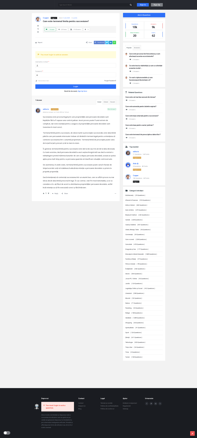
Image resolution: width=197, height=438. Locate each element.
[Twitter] (151, 403)
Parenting (134, 308)
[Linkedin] (155, 403)
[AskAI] (43, 5)
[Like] (38, 25)
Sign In (143, 5)
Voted (99, 102)
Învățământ (135, 269)
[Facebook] (146, 403)
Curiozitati (135, 244)
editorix (136, 151)
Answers (137, 48)
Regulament (127, 406)
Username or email (42, 62)
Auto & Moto (135, 210)
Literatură (134, 293)
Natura (133, 303)
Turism (133, 357)
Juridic (75, 18)
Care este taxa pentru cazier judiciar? (139, 125)
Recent (112, 102)
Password (39, 71)
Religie (134, 313)
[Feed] (160, 403)
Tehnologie (135, 342)
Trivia (132, 352)
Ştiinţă (133, 337)
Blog (79, 409)
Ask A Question (144, 15)
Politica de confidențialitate (109, 406)
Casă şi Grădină (136, 225)
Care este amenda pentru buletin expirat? (140, 106)
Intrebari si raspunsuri (130, 403)
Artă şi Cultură (136, 205)
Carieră (134, 220)
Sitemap (125, 409)
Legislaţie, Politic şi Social (140, 288)
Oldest (106, 102)
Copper (136, 175)
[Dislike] (38, 32)
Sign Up (157, 5)
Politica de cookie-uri (107, 409)
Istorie (133, 274)
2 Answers (136, 60)
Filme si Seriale (136, 264)
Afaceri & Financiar (137, 200)
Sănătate (135, 318)
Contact (80, 403)
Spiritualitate (135, 327)
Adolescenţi (135, 195)
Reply (56, 193)
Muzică (133, 298)
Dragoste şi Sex (136, 249)
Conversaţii (135, 234)
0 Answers (132, 100)
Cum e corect (136, 239)
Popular (129, 48)
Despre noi (82, 406)
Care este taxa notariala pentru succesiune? (142, 116)
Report (40, 42)
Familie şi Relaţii (136, 259)
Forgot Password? (110, 81)
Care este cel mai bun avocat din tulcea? (140, 97)
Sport (133, 332)
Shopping (134, 323)
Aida (134, 163)
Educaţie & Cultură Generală (141, 254)
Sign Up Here (82, 91)
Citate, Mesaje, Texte (138, 229)
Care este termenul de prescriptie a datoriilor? (143, 134)
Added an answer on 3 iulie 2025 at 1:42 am (56, 112)
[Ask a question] (192, 433)
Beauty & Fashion (137, 215)
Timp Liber (134, 347)
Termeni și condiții (106, 403)
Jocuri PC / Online (137, 278)
